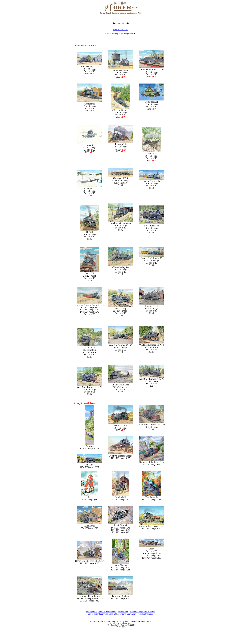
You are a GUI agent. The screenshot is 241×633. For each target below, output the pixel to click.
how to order (93, 614)
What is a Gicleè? (120, 30)
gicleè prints (122, 612)
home (88, 612)
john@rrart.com (125, 623)
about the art (135, 612)
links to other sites (145, 614)
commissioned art (108, 614)
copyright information (126, 614)
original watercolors (107, 612)
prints (94, 612)
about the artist (148, 612)
